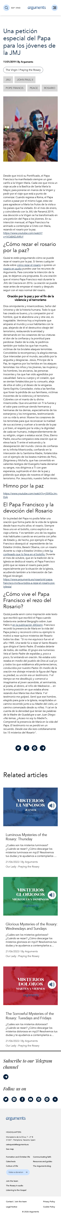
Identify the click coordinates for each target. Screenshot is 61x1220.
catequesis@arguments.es (16, 1144)
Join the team (21, 1201)
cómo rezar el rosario (29, 265)
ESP (13, 8)
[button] (18, 1172)
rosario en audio (12, 269)
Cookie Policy (49, 1206)
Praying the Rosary (30, 70)
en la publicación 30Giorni (27, 625)
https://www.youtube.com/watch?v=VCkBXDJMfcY (22, 235)
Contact (9, 1201)
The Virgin (12, 70)
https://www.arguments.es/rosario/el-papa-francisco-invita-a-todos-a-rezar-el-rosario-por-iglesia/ (29, 583)
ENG (18, 8)
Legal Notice (11, 1206)
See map (10, 1149)
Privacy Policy (49, 1201)
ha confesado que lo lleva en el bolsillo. (28, 552)
